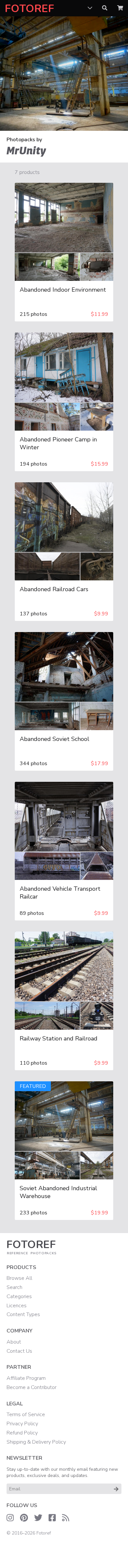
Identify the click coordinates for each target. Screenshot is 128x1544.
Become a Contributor (31, 1387)
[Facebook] (52, 1517)
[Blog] (65, 1517)
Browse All (19, 1278)
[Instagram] (10, 1517)
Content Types (23, 1314)
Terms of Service (26, 1414)
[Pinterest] (24, 1517)
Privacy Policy (22, 1423)
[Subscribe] (116, 1489)
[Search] (104, 8)
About (14, 1342)
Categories (19, 1296)
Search (14, 1287)
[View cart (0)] (120, 8)
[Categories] (90, 8)
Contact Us (19, 1351)
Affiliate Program (26, 1378)
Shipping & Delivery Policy (36, 1442)
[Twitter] (38, 1517)
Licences (17, 1305)
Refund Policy (22, 1432)
